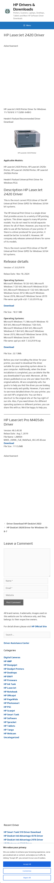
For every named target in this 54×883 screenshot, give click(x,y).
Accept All (27, 864)
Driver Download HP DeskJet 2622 (24, 523)
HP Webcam (10, 733)
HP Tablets (9, 726)
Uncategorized (11, 737)
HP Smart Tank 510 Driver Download (22, 832)
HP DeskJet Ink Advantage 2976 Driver (23, 839)
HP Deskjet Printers (14, 669)
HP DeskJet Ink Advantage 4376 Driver (23, 836)
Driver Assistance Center (16, 643)
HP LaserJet (10, 688)
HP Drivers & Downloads (24, 6)
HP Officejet (10, 695)
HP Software (10, 718)
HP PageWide (11, 699)
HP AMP (8, 661)
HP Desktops (10, 672)
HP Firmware (10, 680)
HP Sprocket (10, 722)
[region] (27, 863)
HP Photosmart (11, 703)
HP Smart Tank (11, 714)
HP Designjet (10, 665)
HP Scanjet (9, 710)
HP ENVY (8, 676)
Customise (27, 871)
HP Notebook (10, 691)
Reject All (27, 878)
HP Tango (9, 730)
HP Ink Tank (10, 684)
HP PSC (7, 707)
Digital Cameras (12, 657)
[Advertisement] (27, 74)
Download (9, 305)
